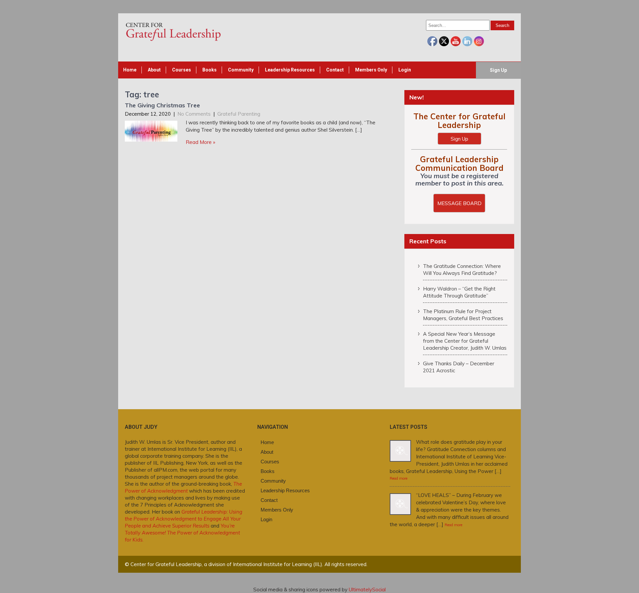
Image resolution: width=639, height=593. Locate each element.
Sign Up (498, 70)
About (154, 69)
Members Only (371, 69)
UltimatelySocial (367, 589)
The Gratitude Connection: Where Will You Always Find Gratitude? (462, 269)
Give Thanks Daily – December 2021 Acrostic (458, 367)
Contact (335, 69)
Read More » (200, 142)
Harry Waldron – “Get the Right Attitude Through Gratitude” (459, 292)
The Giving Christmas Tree (162, 105)
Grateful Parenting (238, 114)
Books (209, 69)
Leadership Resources (290, 69)
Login (404, 69)
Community (241, 69)
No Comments (194, 114)
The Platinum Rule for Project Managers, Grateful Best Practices (463, 314)
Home (129, 69)
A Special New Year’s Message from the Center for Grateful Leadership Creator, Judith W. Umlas (465, 341)
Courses (181, 69)
